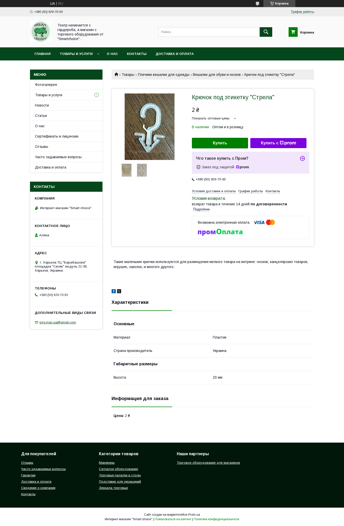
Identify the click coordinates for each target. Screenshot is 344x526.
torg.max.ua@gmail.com (58, 322)
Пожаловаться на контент (173, 519)
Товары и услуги (76, 54)
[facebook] (114, 292)
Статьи (41, 116)
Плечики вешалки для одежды (163, 75)
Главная (43, 54)
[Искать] (266, 32)
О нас (112, 54)
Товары (128, 75)
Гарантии (28, 475)
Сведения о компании (38, 488)
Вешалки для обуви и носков (217, 75)
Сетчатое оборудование (118, 469)
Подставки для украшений (120, 481)
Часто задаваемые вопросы (58, 157)
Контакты (137, 54)
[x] (119, 292)
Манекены (107, 463)
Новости (42, 105)
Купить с (270, 143)
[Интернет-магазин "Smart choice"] (40, 41)
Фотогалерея (46, 85)
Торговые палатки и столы (120, 475)
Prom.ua (194, 514)
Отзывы (41, 147)
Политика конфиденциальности (216, 519)
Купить (220, 143)
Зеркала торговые (113, 488)
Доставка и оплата (175, 54)
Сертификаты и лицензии (56, 136)
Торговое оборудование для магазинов (208, 463)
